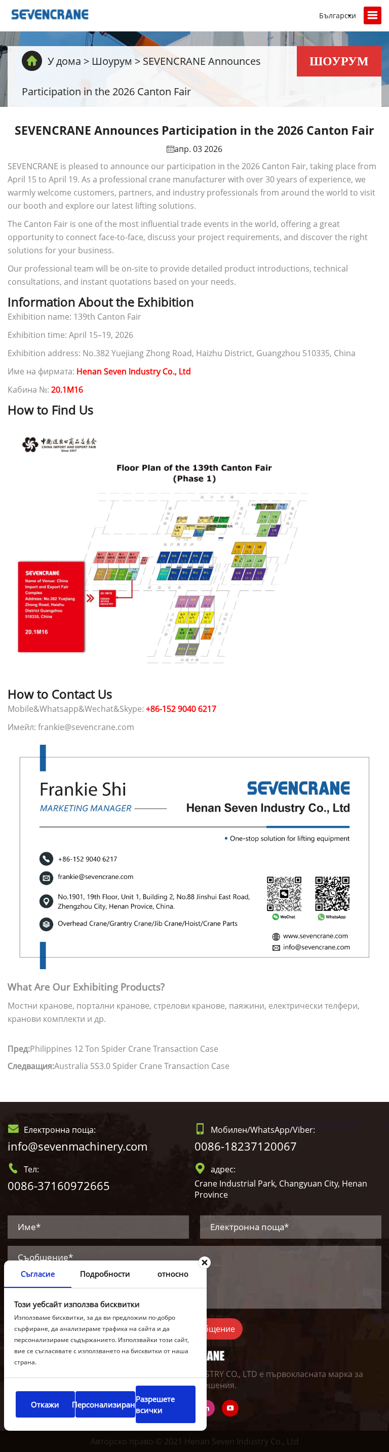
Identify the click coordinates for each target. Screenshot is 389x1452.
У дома (64, 61)
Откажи (45, 1404)
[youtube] (230, 1408)
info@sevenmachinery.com (77, 1146)
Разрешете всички (155, 1404)
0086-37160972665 (59, 1185)
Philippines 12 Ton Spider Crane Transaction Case (124, 1048)
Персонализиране (105, 1404)
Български (337, 15)
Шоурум (112, 61)
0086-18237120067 (245, 1146)
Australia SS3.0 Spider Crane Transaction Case (141, 1066)
